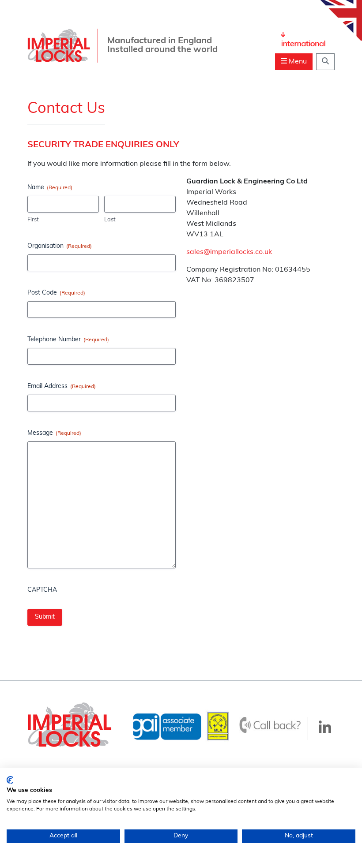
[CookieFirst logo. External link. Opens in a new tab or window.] (10, 780)
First (33, 220)
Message (54, 433)
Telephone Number (68, 339)
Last (110, 220)
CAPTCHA (42, 590)
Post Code (56, 293)
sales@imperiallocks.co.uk (229, 252)
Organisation (59, 246)
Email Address (61, 386)
